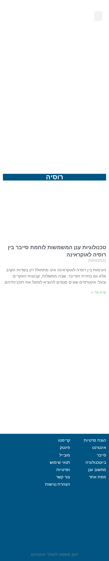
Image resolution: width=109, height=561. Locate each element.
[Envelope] (30, 34)
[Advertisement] (54, 101)
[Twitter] (19, 489)
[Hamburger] (19, 504)
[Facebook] (19, 475)
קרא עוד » (98, 292)
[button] (98, 16)
